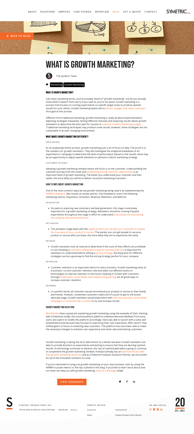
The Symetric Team (66, 76)
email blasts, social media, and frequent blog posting (88, 277)
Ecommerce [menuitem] (91, 410)
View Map (50, 410)
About (32, 12)
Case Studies (83, 12)
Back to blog (21, 36)
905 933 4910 (63, 410)
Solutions (47, 12)
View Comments (71, 382)
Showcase (102, 12)
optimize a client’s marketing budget (121, 124)
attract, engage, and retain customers (126, 108)
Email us (74, 410)
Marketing (56, 84)
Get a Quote (132, 12)
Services (64, 12)
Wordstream (52, 313)
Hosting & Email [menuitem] (121, 410)
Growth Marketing (74, 84)
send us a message (106, 370)
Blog (116, 12)
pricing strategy (104, 253)
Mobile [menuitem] (89, 415)
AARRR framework (55, 193)
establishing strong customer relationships (109, 171)
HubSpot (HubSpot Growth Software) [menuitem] (128, 415)
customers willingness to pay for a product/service (97, 249)
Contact (150, 12)
